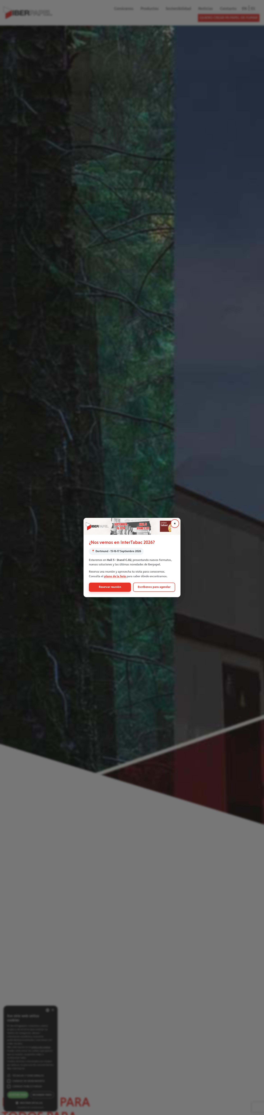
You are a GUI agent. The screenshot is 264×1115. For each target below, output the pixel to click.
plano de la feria (115, 576)
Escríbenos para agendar (154, 587)
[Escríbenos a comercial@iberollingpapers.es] (132, 526)
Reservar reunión (110, 587)
